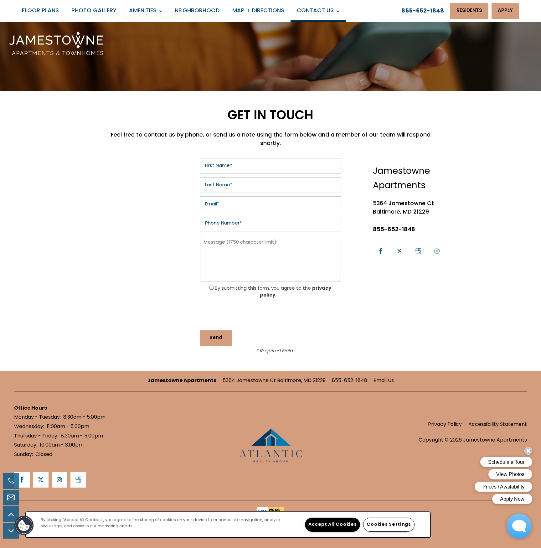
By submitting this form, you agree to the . (273, 292)
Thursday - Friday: (36, 436)
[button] (469, 11)
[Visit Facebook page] (381, 251)
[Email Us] (11, 497)
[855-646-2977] (11, 481)
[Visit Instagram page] (437, 251)
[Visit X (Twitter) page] (399, 251)
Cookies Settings (389, 525)
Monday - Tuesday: (37, 417)
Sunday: (23, 455)
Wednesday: (29, 427)
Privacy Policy (445, 425)
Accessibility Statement (497, 425)
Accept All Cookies (332, 525)
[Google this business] (418, 251)
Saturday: (25, 445)
